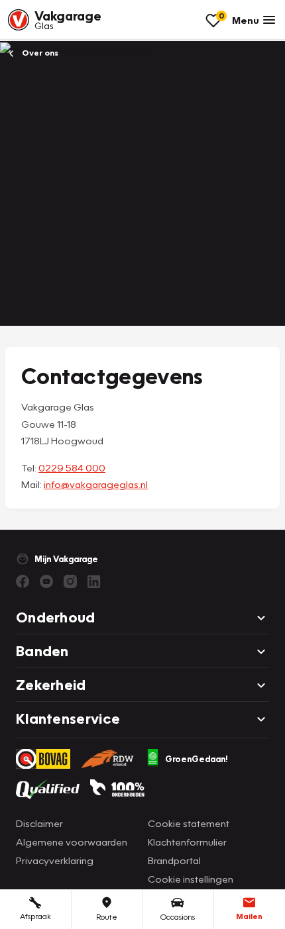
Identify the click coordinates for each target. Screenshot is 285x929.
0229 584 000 (71, 467)
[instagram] (70, 581)
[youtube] (46, 581)
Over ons (39, 52)
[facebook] (22, 581)
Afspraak (35, 916)
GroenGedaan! (196, 759)
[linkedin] (94, 581)
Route (106, 917)
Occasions (177, 917)
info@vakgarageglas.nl (96, 484)
